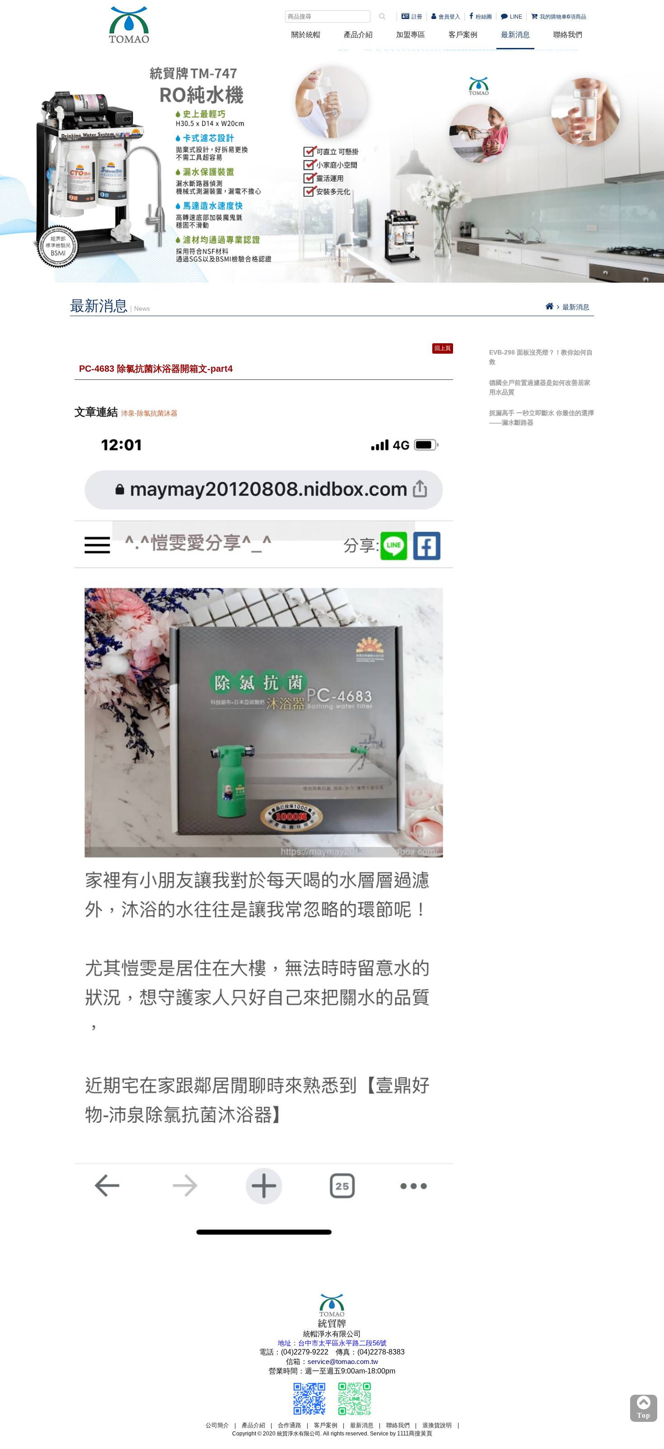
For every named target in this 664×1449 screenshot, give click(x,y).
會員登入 (449, 17)
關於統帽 (305, 34)
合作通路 (289, 1425)
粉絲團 (484, 17)
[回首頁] (549, 307)
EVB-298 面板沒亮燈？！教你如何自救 (541, 357)
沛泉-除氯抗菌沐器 (149, 413)
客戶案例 (463, 34)
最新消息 (515, 34)
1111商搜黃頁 (414, 1433)
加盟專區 (410, 34)
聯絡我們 (567, 34)
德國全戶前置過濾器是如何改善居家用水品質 (539, 387)
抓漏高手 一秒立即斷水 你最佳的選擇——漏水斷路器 (541, 417)
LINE (516, 17)
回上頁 (443, 348)
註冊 (416, 17)
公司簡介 (217, 1425)
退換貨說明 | (440, 1425)
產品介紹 (358, 34)
